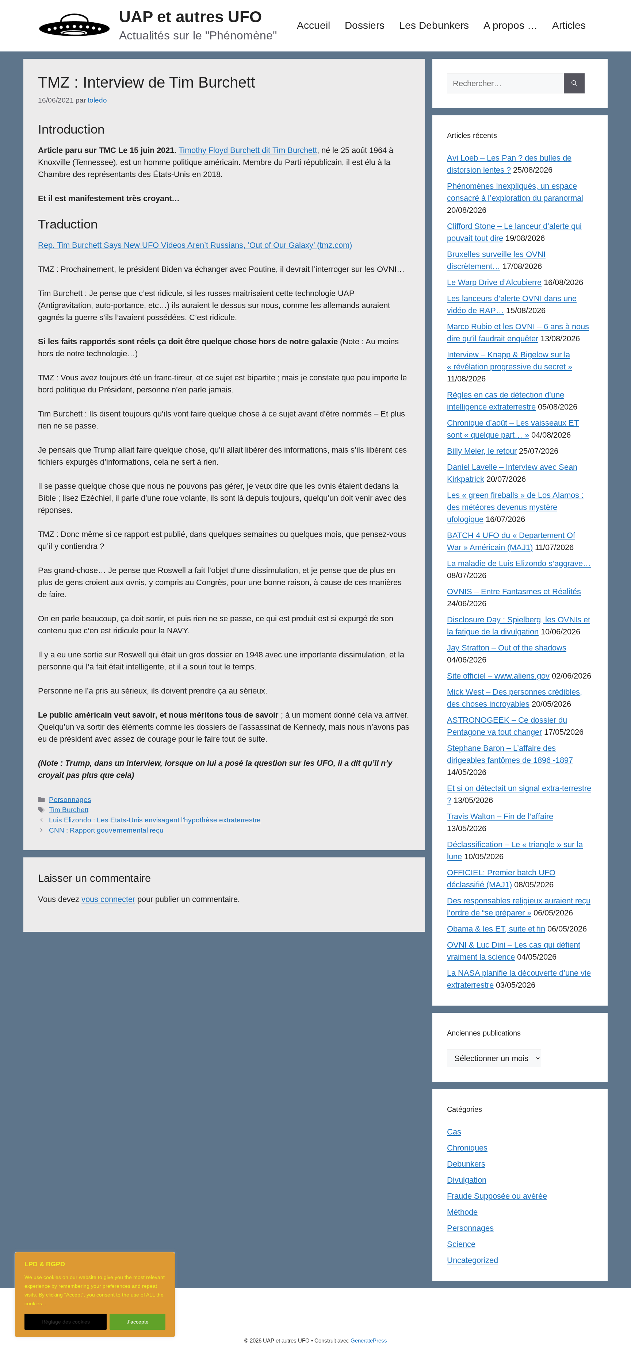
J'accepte (138, 1322)
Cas (454, 1131)
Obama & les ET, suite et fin (496, 928)
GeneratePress (369, 1340)
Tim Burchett (68, 810)
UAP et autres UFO (190, 17)
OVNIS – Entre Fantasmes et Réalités (514, 591)
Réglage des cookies (66, 1322)
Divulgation (466, 1179)
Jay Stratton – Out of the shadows (506, 647)
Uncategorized (472, 1260)
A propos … (510, 25)
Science (461, 1244)
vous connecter (108, 899)
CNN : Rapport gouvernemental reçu (106, 830)
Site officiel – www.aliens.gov (498, 675)
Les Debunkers (434, 25)
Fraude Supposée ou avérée (497, 1196)
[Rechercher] (574, 83)
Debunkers (466, 1163)
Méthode (462, 1212)
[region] (95, 1294)
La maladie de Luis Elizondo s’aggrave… (519, 563)
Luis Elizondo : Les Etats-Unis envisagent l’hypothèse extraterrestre (155, 820)
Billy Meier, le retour (482, 451)
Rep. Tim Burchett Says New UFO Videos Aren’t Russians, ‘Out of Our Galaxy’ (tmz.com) (195, 245)
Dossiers (365, 25)
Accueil (313, 25)
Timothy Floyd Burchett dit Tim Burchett (248, 150)
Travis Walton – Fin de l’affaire (500, 816)
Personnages (70, 799)
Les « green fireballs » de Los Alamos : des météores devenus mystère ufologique (515, 507)
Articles (569, 25)
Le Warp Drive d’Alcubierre (494, 282)
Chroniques (467, 1147)
